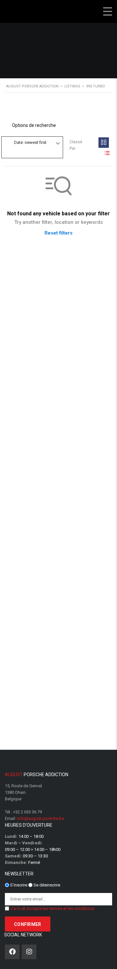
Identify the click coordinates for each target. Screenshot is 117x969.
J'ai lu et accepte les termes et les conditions (52, 908)
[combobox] (32, 143)
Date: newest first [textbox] (30, 142)
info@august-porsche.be (40, 818)
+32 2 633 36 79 (27, 811)
